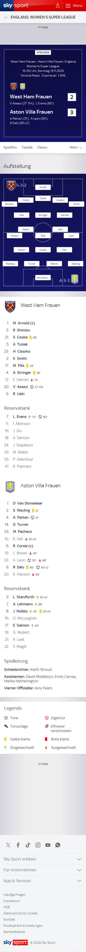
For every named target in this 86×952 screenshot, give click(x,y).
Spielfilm (10, 147)
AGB (7, 907)
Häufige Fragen (15, 895)
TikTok (28, 845)
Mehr (74, 147)
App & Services (17, 880)
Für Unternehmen (20, 869)
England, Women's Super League (43, 17)
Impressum (12, 901)
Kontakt (9, 919)
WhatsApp (57, 845)
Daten (42, 147)
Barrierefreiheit (14, 932)
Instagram (38, 845)
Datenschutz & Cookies (20, 913)
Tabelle (27, 147)
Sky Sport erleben (20, 859)
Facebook (18, 845)
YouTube (47, 845)
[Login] (57, 5)
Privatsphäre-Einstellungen (23, 926)
